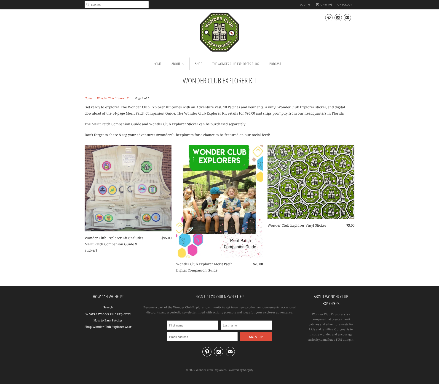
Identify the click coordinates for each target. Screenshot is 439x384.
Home (157, 63)
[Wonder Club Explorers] (219, 33)
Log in (305, 4)
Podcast (275, 63)
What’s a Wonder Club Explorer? (108, 314)
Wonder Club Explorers (211, 370)
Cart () (326, 4)
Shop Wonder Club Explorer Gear (108, 327)
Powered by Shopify (240, 370)
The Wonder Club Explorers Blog (235, 63)
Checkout (344, 4)
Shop (198, 63)
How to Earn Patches (108, 320)
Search (108, 307)
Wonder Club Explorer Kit (220, 80)
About (175, 63)
